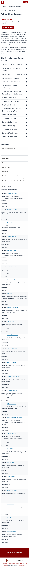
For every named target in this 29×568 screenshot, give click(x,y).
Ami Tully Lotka (11, 250)
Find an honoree (7, 27)
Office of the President (14, 552)
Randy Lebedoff (11, 236)
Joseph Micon (11, 449)
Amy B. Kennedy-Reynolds (14, 418)
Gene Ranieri (10, 518)
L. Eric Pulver (10, 504)
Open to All (18, 563)
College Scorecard (11, 563)
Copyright (6, 565)
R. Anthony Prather (12, 266)
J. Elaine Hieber (11, 404)
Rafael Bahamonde (12, 307)
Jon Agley (9, 293)
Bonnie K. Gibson (12, 209)
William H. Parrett (12, 490)
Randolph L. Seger (12, 280)
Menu (25, 2)
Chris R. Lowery (11, 433)
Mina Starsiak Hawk (12, 390)
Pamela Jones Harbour (13, 376)
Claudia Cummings (12, 193)
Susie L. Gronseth (12, 349)
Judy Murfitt (10, 462)
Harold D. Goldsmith (12, 335)
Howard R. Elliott (11, 321)
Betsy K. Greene (11, 362)
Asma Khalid (10, 223)
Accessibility (4, 563)
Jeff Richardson (11, 531)
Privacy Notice (24, 563)
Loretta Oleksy (11, 476)
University (11, 6)
